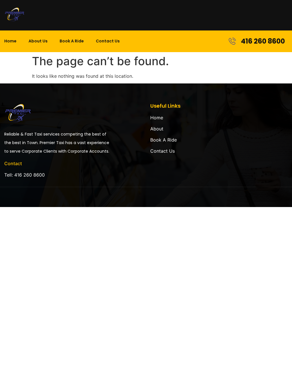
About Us (38, 41)
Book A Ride (72, 41)
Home (10, 41)
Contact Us (108, 41)
